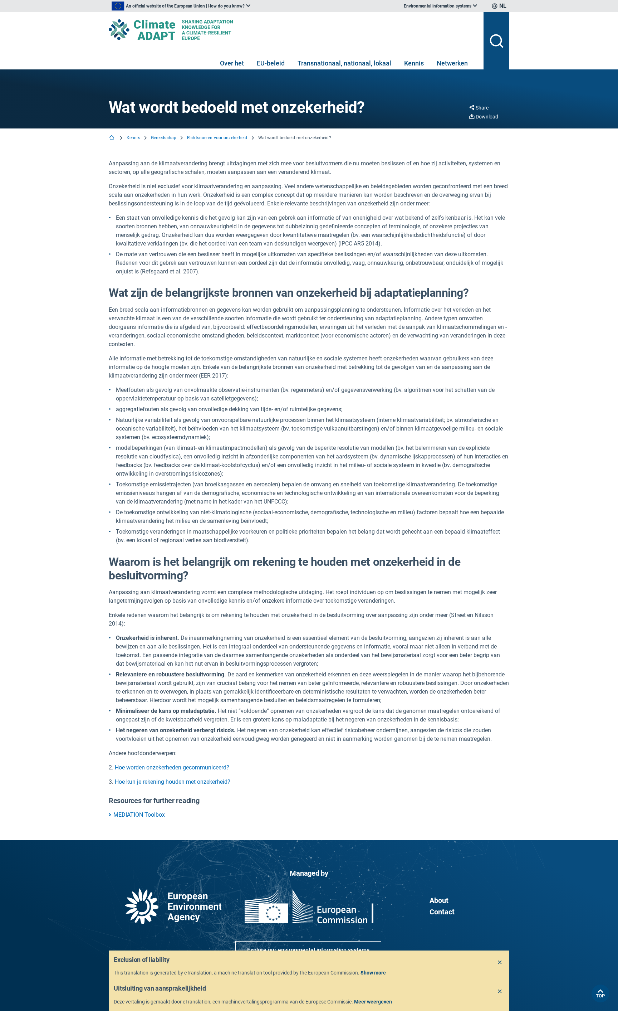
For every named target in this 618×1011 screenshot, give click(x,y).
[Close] (500, 962)
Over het (232, 63)
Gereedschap (163, 137)
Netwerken (452, 63)
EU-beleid (271, 63)
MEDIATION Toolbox (139, 814)
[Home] (112, 138)
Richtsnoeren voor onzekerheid (217, 137)
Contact (442, 912)
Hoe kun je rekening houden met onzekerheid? (172, 781)
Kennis (414, 63)
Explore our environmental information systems (308, 950)
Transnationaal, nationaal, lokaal (344, 63)
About (439, 900)
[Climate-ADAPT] (293, 29)
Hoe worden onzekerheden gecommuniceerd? (172, 767)
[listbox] (181, 6)
